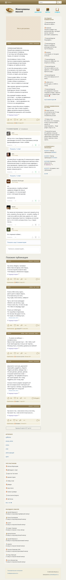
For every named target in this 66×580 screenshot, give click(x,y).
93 (17, 119)
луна (7, 457)
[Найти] (58, 2)
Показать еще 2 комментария (16, 242)
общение (31, 261)
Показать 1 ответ (15, 149)
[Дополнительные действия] (25, 119)
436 (11, 325)
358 (18, 325)
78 (17, 398)
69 (10, 420)
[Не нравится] (39, 145)
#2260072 (47, 150)
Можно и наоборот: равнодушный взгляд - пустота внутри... (50, 47)
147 (11, 119)
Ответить (9, 145)
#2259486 (47, 161)
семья (26, 333)
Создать (57, 8)
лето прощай (10, 453)
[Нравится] (8, 119)
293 (18, 279)
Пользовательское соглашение (14, 570)
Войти (9, 2)
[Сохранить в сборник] (15, 119)
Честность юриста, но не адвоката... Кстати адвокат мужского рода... (51, 69)
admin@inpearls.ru (54, 574)
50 (16, 420)
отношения (36, 43)
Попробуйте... (48, 40)
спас (7, 449)
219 (11, 353)
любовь (31, 43)
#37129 (9, 361)
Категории (38, 8)
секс (34, 287)
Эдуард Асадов (13, 115)
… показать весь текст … (13, 317)
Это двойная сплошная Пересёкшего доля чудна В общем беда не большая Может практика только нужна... (51, 136)
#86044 (9, 333)
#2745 (9, 287)
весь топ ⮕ (9, 502)
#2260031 (47, 156)
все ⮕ (46, 173)
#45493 (9, 43)
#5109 (9, 406)
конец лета (9, 441)
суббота (8, 437)
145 (11, 398)
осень (7, 445)
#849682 (53, 152)
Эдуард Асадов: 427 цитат (23, 428)
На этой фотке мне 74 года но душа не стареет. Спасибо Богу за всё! (51, 113)
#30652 (9, 261)
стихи (37, 287)
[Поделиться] (21, 119)
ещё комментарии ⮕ (50, 99)
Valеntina (48, 164)
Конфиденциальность (12, 573)
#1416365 (54, 157)
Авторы (48, 8)
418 (11, 279)
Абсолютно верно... (49, 24)
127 (18, 353)
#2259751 (47, 168)
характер (37, 333)
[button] (23, 242)
